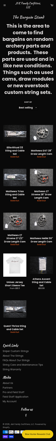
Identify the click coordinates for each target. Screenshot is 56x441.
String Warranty (12, 369)
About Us (8, 383)
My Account (10, 401)
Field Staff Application (15, 396)
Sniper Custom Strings (16, 351)
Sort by (28, 102)
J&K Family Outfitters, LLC (28, 5)
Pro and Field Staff (13, 392)
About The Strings (13, 355)
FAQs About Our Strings (16, 360)
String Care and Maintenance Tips (23, 364)
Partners (8, 387)
